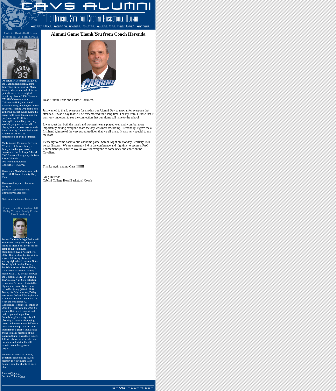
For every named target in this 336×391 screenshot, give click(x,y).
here (34, 198)
